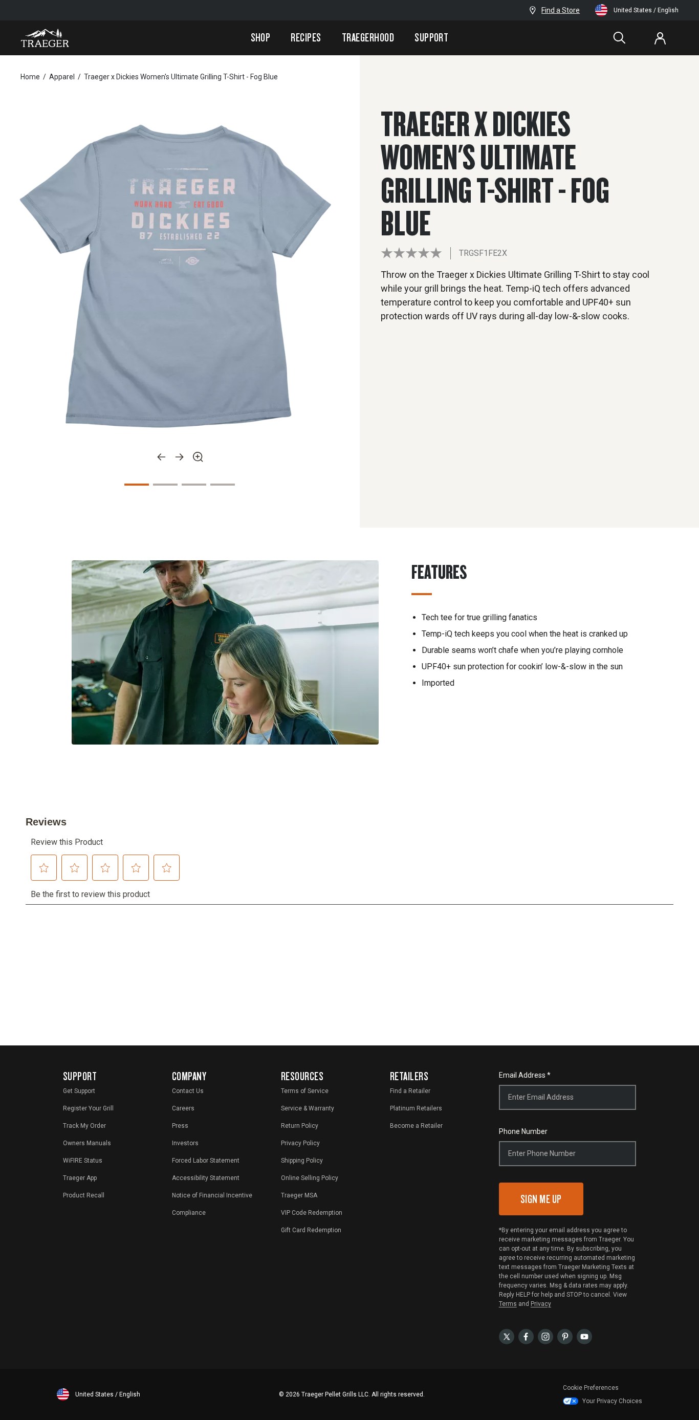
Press (180, 1125)
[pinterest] (565, 1336)
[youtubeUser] (584, 1336)
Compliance (189, 1212)
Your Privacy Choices (612, 1401)
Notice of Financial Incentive (212, 1195)
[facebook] (526, 1336)
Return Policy (299, 1125)
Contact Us (188, 1091)
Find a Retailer (410, 1091)
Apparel (62, 77)
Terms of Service (305, 1091)
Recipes (306, 37)
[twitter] (506, 1336)
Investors (185, 1143)
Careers (183, 1108)
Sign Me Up (541, 1198)
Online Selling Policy (309, 1178)
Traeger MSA (299, 1195)
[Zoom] (198, 457)
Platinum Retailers (416, 1108)
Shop (261, 37)
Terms (508, 1303)
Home (30, 77)
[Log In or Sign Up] (660, 38)
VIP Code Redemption (311, 1212)
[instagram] (545, 1336)
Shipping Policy (302, 1160)
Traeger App (80, 1178)
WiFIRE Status (82, 1160)
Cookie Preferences (591, 1387)
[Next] (179, 457)
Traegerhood (368, 37)
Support (431, 37)
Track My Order (84, 1125)
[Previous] (161, 457)
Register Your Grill (88, 1108)
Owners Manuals (87, 1143)
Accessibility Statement (205, 1178)
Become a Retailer (416, 1125)
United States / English (646, 10)
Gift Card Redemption (311, 1230)
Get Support (79, 1091)
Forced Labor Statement (205, 1160)
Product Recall (83, 1195)
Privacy (541, 1303)
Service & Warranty (307, 1108)
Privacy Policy (300, 1143)
